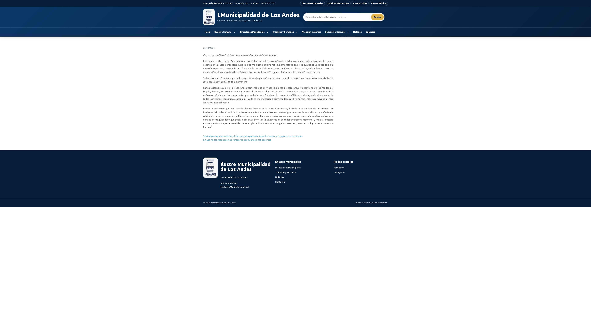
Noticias (357, 32)
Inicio (207, 32)
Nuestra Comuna (222, 32)
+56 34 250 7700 (267, 3)
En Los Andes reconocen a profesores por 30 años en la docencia (237, 139)
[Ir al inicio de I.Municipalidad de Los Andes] (209, 17)
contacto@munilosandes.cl (235, 187)
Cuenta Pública (378, 3)
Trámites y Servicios (283, 32)
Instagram (339, 172)
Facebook (339, 167)
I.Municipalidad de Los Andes (258, 15)
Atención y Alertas (311, 32)
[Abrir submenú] (234, 32)
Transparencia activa (312, 3)
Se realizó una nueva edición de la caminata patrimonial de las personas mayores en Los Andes (253, 136)
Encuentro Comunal (335, 32)
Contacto (370, 32)
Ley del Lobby (360, 3)
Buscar (377, 17)
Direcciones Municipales (252, 32)
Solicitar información (338, 3)
